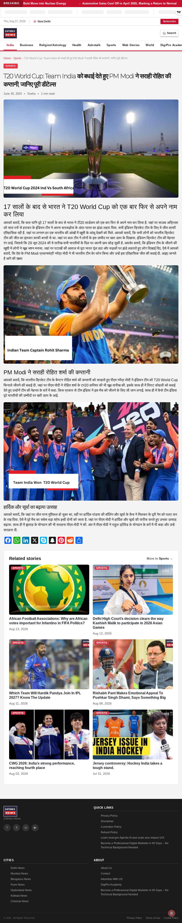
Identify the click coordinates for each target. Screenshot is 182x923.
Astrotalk (94, 45)
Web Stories (131, 45)
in (26, 827)
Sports (111, 45)
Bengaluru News (21, 879)
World (150, 45)
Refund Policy (109, 832)
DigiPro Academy (111, 884)
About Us (106, 868)
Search (171, 33)
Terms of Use (153, 918)
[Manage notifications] (171, 913)
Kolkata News (19, 895)
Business (26, 45)
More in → (160, 558)
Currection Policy (111, 826)
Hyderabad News (21, 890)
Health (76, 45)
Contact (105, 873)
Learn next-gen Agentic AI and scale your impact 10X (132, 837)
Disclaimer (107, 821)
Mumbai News (19, 873)
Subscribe (169, 21)
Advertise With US (112, 879)
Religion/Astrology (52, 45)
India (10, 45)
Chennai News (20, 901)
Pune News (18, 884)
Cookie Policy (171, 918)
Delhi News (18, 868)
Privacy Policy (109, 815)
